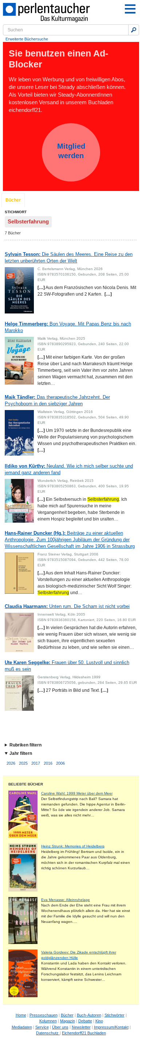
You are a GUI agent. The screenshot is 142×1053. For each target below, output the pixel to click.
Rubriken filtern (25, 745)
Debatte (85, 1021)
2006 (60, 763)
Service (42, 1027)
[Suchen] (133, 29)
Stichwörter (114, 1015)
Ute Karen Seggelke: (67, 666)
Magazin (67, 1021)
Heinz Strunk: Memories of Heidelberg (72, 846)
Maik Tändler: (57, 400)
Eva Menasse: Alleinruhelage (65, 900)
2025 (23, 763)
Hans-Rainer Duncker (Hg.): (70, 539)
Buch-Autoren (89, 1015)
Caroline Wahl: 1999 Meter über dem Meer (77, 793)
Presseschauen (43, 1015)
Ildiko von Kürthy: (69, 469)
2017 (35, 763)
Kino (99, 1021)
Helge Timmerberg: (68, 327)
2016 (48, 763)
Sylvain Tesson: (69, 257)
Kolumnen (48, 1021)
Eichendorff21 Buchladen (84, 1033)
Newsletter (81, 1027)
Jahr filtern (20, 753)
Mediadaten (22, 1027)
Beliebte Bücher (25, 784)
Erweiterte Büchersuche (26, 39)
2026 (11, 763)
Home (21, 1015)
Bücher (13, 200)
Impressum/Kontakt (111, 1027)
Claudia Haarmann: (67, 606)
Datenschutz (48, 1033)
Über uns (60, 1027)
